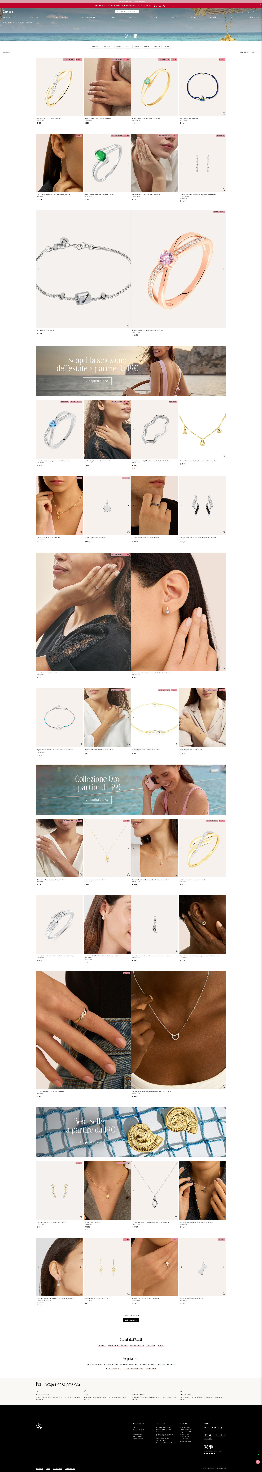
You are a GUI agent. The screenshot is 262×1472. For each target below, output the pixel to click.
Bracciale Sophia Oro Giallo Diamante (146, 749)
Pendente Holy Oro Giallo (92, 1222)
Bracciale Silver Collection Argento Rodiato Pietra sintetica (55, 750)
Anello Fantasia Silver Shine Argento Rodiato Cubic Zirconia (55, 956)
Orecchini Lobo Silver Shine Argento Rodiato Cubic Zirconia (198, 537)
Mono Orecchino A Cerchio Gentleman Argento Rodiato (151, 956)
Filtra (253, 52)
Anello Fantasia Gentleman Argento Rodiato (145, 537)
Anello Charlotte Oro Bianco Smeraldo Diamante (99, 194)
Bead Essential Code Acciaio (45, 330)
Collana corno (151, 1368)
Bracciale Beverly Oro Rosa (191, 749)
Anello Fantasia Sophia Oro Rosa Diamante (98, 118)
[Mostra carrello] (257, 12)
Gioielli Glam (150, 1345)
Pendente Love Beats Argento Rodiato (96, 537)
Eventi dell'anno (185, 1436)
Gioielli (22, 22)
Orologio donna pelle (113, 1368)
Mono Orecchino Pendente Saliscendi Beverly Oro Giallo (54, 194)
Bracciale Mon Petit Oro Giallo (189, 118)
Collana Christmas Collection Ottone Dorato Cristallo (198, 461)
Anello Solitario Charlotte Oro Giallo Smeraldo (146, 118)
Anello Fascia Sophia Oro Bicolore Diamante (50, 1091)
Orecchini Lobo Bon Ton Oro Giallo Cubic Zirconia (52, 1222)
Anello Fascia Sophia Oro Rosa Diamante (49, 673)
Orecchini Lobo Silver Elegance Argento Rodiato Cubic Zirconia (151, 673)
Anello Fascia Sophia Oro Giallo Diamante (49, 118)
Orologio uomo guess (94, 1364)
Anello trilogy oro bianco (129, 1364)
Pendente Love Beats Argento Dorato (48, 537)
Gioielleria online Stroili (10, 22)
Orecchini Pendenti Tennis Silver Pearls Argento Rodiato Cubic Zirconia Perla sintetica (56, 1299)
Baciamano (102, 1345)
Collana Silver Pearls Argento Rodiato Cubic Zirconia (150, 880)
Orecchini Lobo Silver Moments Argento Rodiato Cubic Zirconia (199, 956)
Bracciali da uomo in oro (166, 1364)
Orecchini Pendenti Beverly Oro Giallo (96, 1298)
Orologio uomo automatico (133, 1368)
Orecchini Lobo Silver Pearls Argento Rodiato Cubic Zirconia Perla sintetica (103, 956)
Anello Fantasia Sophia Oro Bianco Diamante (146, 194)
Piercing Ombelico (137, 1345)
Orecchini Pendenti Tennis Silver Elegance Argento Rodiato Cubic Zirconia (198, 195)
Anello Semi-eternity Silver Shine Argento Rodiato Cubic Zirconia (152, 461)
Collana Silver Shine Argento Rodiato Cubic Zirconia (150, 1222)
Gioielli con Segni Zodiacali (118, 1345)
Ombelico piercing (111, 1364)
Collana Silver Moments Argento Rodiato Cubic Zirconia (151, 1091)
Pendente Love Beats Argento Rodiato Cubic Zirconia (196, 1222)
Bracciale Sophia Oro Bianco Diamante (99, 749)
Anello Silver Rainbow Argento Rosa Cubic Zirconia (148, 330)
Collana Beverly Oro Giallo (95, 880)
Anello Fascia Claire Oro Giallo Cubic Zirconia (146, 1298)
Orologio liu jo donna (147, 1364)
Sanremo (161, 1345)
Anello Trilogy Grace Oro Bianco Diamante (98, 461)
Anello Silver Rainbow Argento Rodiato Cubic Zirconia (53, 461)
